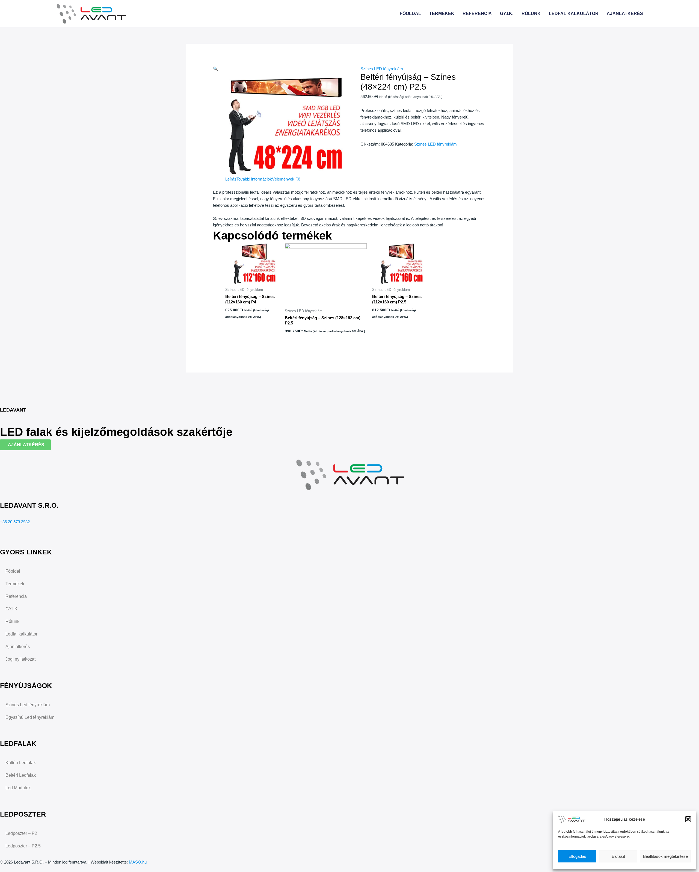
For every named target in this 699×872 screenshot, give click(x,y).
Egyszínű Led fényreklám (29, 717)
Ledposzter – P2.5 (23, 846)
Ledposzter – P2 (21, 833)
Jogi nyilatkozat (20, 659)
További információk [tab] (254, 179)
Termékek (441, 13)
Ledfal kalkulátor (574, 13)
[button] (688, 819)
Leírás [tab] (230, 179)
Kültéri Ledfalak (20, 762)
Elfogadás (577, 856)
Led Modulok (18, 787)
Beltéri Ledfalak (20, 775)
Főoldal (410, 13)
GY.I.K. (506, 13)
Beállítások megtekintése (665, 856)
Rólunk (531, 13)
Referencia (477, 13)
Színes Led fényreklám (27, 704)
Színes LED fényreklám (381, 68)
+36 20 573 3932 (15, 521)
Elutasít (618, 856)
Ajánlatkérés (625, 13)
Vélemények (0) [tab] (286, 179)
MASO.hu (138, 862)
